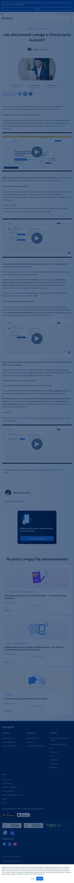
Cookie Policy (29, 874)
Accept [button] (40, 878)
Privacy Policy (40, 874)
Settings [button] (33, 878)
